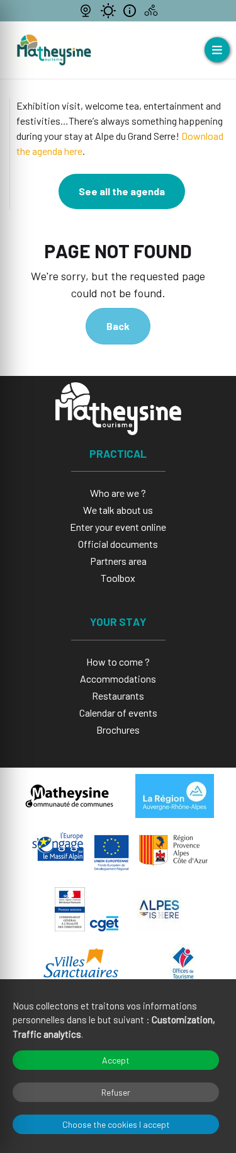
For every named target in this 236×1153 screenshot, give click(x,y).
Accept (116, 1060)
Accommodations (118, 678)
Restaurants (118, 695)
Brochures (118, 730)
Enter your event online (118, 527)
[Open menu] (217, 49)
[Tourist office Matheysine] (54, 50)
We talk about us (118, 510)
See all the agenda (122, 191)
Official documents (118, 544)
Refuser (115, 1092)
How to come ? (118, 661)
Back (118, 326)
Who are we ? (118, 493)
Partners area (118, 561)
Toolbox (118, 578)
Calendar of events (118, 712)
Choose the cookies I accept (116, 1124)
